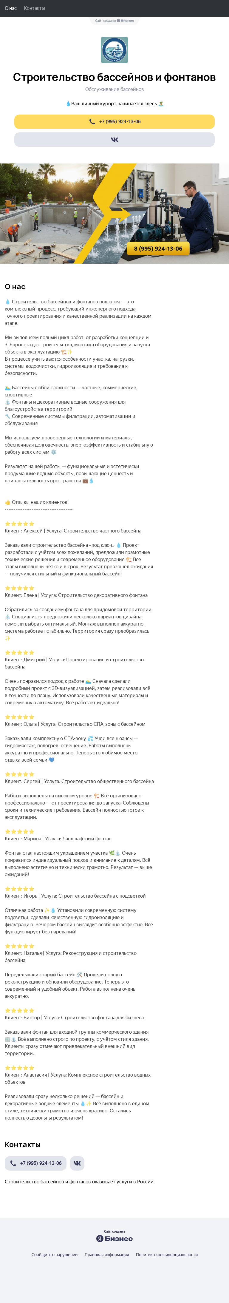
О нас (11, 8)
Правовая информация (107, 1254)
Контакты (34, 8)
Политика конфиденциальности (167, 1254)
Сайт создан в (106, 21)
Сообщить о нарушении (55, 1254)
